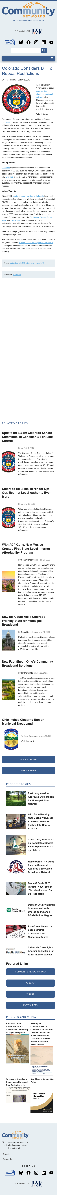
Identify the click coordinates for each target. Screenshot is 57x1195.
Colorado (17, 274)
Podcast (30, 983)
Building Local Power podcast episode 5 (36, 242)
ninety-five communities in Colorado (28, 196)
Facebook (28, 42)
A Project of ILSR (22, 31)
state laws (30, 263)
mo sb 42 (40, 263)
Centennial (15, 220)
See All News (28, 770)
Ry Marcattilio (27, 673)
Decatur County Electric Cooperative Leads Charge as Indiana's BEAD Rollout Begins (41, 910)
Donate (10, 42)
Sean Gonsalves (28, 560)
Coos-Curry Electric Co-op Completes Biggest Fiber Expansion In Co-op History (41, 845)
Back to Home (28, 759)
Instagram (36, 42)
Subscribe (7, 1159)
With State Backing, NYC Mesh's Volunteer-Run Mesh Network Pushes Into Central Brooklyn (41, 821)
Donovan (6, 168)
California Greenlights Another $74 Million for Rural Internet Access (41, 951)
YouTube (51, 42)
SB (6, 122)
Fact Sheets (30, 1005)
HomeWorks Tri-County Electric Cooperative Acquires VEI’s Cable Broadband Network (41, 867)
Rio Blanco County (38, 217)
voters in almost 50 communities (32, 515)
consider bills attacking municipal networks (44, 94)
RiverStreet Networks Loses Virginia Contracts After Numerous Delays (40, 932)
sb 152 (22, 263)
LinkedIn (43, 42)
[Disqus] (28, 316)
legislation (14, 263)
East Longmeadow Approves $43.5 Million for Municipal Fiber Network (41, 798)
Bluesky (20, 42)
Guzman (9, 177)
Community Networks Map (30, 972)
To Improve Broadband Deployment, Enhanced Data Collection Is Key (17, 1082)
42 (9, 122)
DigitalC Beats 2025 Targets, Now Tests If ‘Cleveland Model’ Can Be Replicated (40, 888)
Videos (30, 994)
